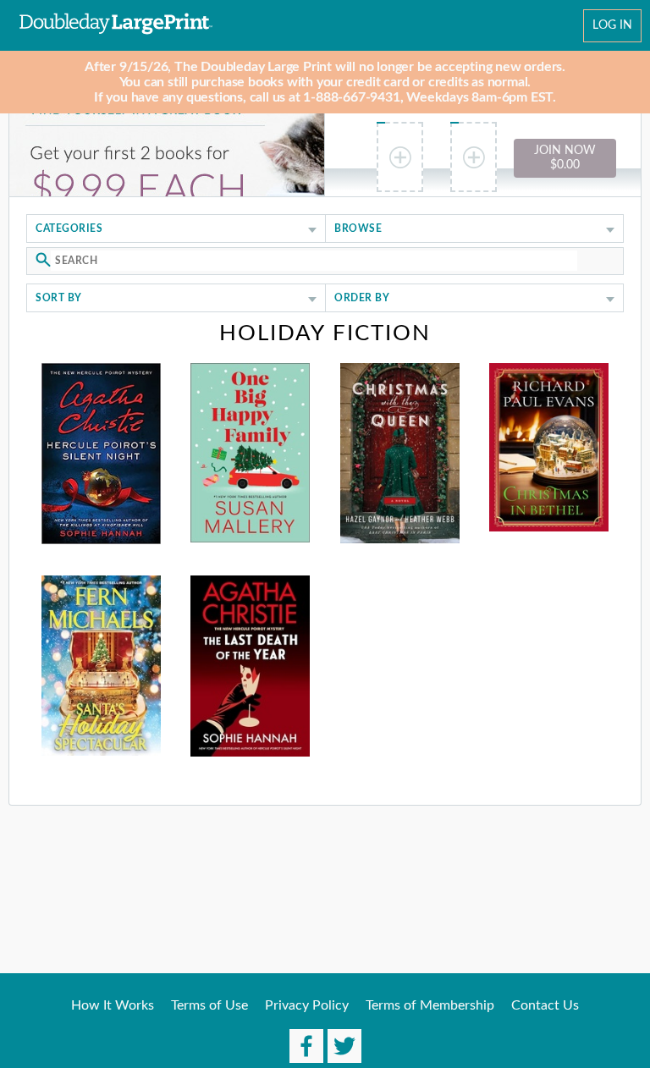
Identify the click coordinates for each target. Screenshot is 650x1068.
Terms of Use (209, 1005)
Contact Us (545, 1005)
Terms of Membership (430, 1005)
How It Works (112, 1005)
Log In (612, 25)
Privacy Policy (307, 1005)
